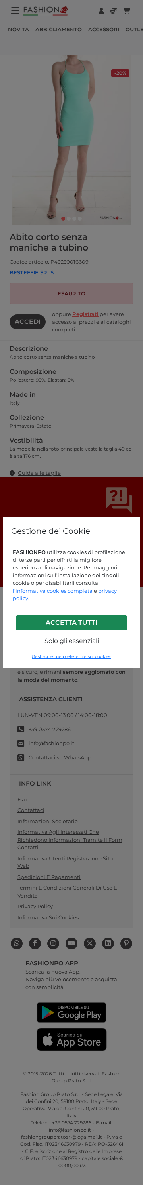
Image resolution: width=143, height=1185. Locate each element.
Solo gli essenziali (71, 641)
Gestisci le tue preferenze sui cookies (71, 656)
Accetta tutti (71, 622)
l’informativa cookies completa (53, 591)
